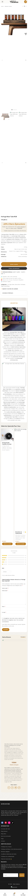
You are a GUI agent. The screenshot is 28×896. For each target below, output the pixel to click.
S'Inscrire (22, 875)
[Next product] (26, 6)
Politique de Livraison (6, 846)
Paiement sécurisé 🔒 (6, 859)
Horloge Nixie (10, 284)
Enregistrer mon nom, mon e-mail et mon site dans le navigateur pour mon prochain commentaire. (13, 620)
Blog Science (4, 831)
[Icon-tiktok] (12, 822)
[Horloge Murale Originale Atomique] (7, 435)
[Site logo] (14, 1)
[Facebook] (2, 822)
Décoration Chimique (8, 6)
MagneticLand (18, 537)
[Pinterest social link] (15, 787)
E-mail (4, 612)
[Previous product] (23, 6)
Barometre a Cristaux (20, 535)
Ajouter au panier (14, 264)
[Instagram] (9, 822)
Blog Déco (3, 833)
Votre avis (5, 590)
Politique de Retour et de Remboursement (11, 849)
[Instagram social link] (12, 787)
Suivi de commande (6, 836)
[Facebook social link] (9, 787)
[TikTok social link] (19, 787)
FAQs (2, 838)
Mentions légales (5, 851)
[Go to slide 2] (13, 109)
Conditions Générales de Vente (8, 854)
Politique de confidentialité (7, 856)
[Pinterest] (5, 822)
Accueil (2, 6)
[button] (2, 60)
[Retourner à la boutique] (24, 6)
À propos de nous (5, 828)
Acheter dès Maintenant (14, 268)
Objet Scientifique (5, 286)
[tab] (14, 303)
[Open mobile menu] (2, 1)
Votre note (5, 588)
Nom (3, 606)
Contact (3, 841)
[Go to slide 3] (14, 109)
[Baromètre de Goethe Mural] (20, 479)
